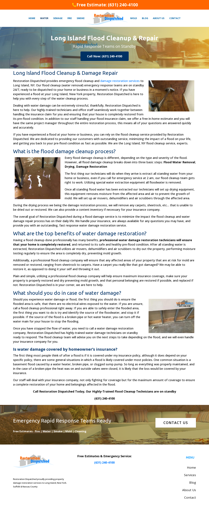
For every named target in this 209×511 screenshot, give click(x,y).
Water (44, 18)
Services (190, 475)
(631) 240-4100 (104, 462)
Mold (133, 18)
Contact (175, 18)
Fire (69, 18)
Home (32, 18)
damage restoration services (120, 81)
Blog (145, 18)
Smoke (81, 18)
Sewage (58, 18)
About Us (158, 18)
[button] (104, 56)
